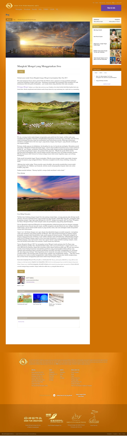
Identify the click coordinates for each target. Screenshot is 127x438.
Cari (114, 2)
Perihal (34, 370)
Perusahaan (27, 9)
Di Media (51, 380)
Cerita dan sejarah (75, 383)
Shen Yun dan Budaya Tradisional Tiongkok (81, 385)
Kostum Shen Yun (75, 378)
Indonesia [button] (118, 2)
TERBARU (45, 9)
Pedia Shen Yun (102, 2)
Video (40, 9)
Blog (14, 19)
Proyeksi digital (74, 380)
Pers (93, 2)
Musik (72, 374)
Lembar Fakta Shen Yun (37, 378)
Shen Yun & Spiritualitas (37, 382)
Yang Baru (62, 372)
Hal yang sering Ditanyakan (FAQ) (40, 385)
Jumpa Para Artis (36, 383)
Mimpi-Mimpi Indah (98, 21)
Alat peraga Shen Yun (76, 382)
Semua (96, 73)
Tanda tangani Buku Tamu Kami (81, 395)
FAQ (57, 9)
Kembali (9, 19)
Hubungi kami (108, 2)
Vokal (72, 376)
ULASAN (52, 9)
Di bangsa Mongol (22, 87)
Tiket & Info (111, 8)
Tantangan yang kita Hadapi (38, 380)
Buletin (96, 2)
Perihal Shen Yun (53, 374)
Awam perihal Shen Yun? (38, 372)
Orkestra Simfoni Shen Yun (38, 374)
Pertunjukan (19, 9)
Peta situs (123, 433)
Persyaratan (115, 433)
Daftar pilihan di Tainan (114, 21)
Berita (101, 73)
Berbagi (21, 71)
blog (61, 376)
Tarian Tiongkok (75, 372)
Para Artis (34, 9)
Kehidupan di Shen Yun (37, 376)
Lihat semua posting (30, 282)
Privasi (120, 433)
